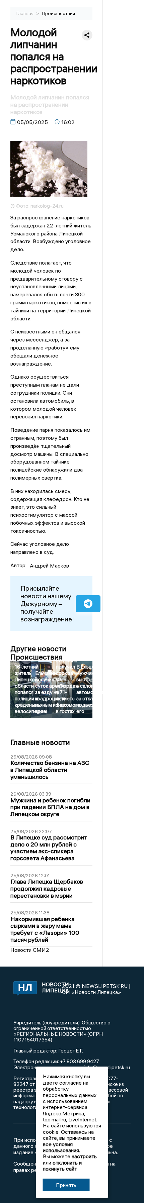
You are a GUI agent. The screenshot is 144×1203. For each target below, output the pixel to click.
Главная (25, 13)
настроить (84, 1156)
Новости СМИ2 (29, 949)
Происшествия (58, 13)
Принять (66, 1185)
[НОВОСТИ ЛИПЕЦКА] (23, 989)
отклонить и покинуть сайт (62, 1165)
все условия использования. (61, 1147)
